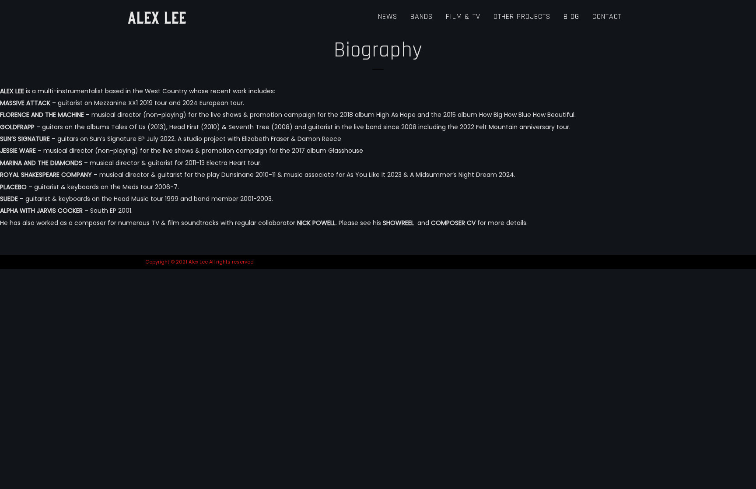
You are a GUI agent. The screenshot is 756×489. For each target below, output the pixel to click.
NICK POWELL (316, 222)
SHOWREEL (399, 222)
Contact (607, 16)
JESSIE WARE (18, 150)
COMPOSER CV (453, 222)
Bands (421, 16)
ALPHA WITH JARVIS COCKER (41, 210)
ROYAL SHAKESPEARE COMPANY (46, 174)
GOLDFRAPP (17, 127)
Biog (571, 16)
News (387, 16)
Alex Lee (157, 17)
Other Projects (522, 16)
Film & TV (463, 16)
